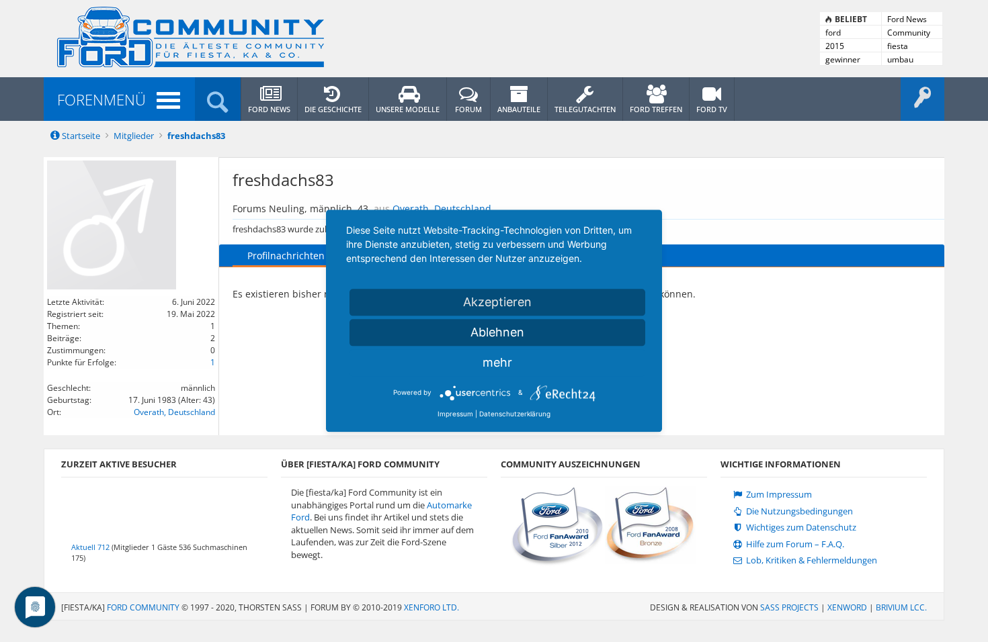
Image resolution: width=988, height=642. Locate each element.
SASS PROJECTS (789, 607)
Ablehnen (497, 332)
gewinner (842, 59)
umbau (900, 59)
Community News (908, 33)
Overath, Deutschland (174, 412)
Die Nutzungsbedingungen (798, 511)
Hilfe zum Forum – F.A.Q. (794, 544)
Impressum (455, 414)
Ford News (907, 19)
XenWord (847, 607)
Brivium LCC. (901, 607)
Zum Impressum (778, 494)
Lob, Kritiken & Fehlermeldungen (810, 560)
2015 (834, 46)
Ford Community (143, 607)
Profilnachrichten (286, 255)
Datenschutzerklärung (514, 414)
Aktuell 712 (90, 547)
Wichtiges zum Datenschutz (800, 527)
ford (833, 32)
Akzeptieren (497, 302)
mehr (497, 362)
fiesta (897, 46)
